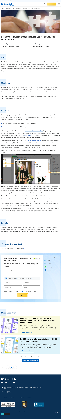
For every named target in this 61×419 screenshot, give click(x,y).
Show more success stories (30, 360)
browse (18, 278)
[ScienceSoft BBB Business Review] (39, 404)
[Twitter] (6, 382)
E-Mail (29, 291)
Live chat (49, 270)
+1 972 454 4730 (7, 392)
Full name (7, 281)
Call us (48, 260)
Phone (25, 286)
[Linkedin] (2, 382)
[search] (44, 4)
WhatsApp (49, 266)
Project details (26, 332)
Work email (7, 286)
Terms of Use (29, 397)
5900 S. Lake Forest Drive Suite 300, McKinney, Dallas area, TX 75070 (16, 388)
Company (26, 281)
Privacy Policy (21, 397)
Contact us (51, 4)
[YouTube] (14, 382)
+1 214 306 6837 (7, 391)
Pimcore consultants (30, 135)
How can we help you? (9, 269)
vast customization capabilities (34, 131)
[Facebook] (10, 382)
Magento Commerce (45, 115)
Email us (49, 263)
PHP (24, 248)
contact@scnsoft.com (37, 387)
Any (24, 291)
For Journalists (4, 397)
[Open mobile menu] (59, 4)
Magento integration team (33, 140)
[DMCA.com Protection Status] (5, 414)
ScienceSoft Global (7, 0)
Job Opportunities (12, 397)
